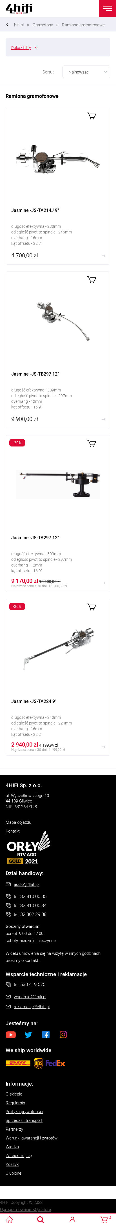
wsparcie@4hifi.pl (30, 996)
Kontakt (13, 831)
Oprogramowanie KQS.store (25, 1209)
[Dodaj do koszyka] (91, 115)
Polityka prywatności (24, 1111)
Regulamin (15, 1102)
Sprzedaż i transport (24, 1120)
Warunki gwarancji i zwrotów (31, 1138)
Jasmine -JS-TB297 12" (58, 349)
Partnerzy (14, 1129)
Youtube (11, 1034)
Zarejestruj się (19, 1155)
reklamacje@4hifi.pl (32, 1006)
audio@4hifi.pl (26, 884)
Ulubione (13, 1173)
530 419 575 (32, 984)
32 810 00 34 (33, 905)
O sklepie (14, 1094)
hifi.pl (19, 25)
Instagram (63, 1034)
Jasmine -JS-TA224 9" (58, 677)
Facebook (46, 1034)
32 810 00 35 (33, 896)
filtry (21, 47)
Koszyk (12, 1164)
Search (40, 1219)
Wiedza (12, 1146)
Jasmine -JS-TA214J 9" (58, 186)
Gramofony (43, 25)
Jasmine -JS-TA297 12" (58, 513)
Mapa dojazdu (18, 822)
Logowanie (72, 1219)
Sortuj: (48, 72)
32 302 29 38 (33, 914)
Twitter (28, 1034)
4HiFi (22, 8)
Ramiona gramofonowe (83, 25)
